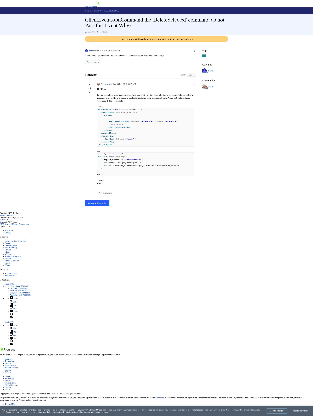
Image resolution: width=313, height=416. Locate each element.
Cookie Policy (11, 412)
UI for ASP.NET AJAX (109, 11)
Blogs (7, 252)
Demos (7, 243)
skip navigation (91, 7)
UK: (19, 288)
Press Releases (10, 365)
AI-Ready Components (20, 224)
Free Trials (9, 230)
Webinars (8, 254)
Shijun (91, 50)
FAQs (7, 265)
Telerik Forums (93, 11)
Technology (9, 361)
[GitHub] (11, 315)
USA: (19, 286)
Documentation (11, 245)
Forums (8, 250)
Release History (11, 248)
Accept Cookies (277, 411)
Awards (8, 363)
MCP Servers (5, 224)
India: (19, 291)
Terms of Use (10, 404)
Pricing (7, 233)
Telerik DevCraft (6, 215)
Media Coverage (11, 368)
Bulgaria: (20, 293)
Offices (8, 372)
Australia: (20, 295)
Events (7, 263)
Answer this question (97, 203)
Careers (8, 370)
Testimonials (10, 276)
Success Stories (11, 273)
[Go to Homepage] (98, 7)
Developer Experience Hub (15, 241)
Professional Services (13, 256)
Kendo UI (4, 220)
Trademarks (159, 398)
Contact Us (9, 284)
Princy (103, 84)
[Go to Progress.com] (8, 351)
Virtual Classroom (12, 261)
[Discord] (11, 318)
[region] (156, 411)
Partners (8, 259)
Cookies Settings (300, 411)
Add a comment (93, 62)
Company (8, 359)
